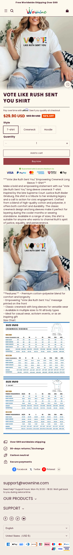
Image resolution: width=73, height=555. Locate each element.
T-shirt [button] (11, 129)
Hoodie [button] (48, 129)
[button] (5, 10)
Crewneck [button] (29, 129)
